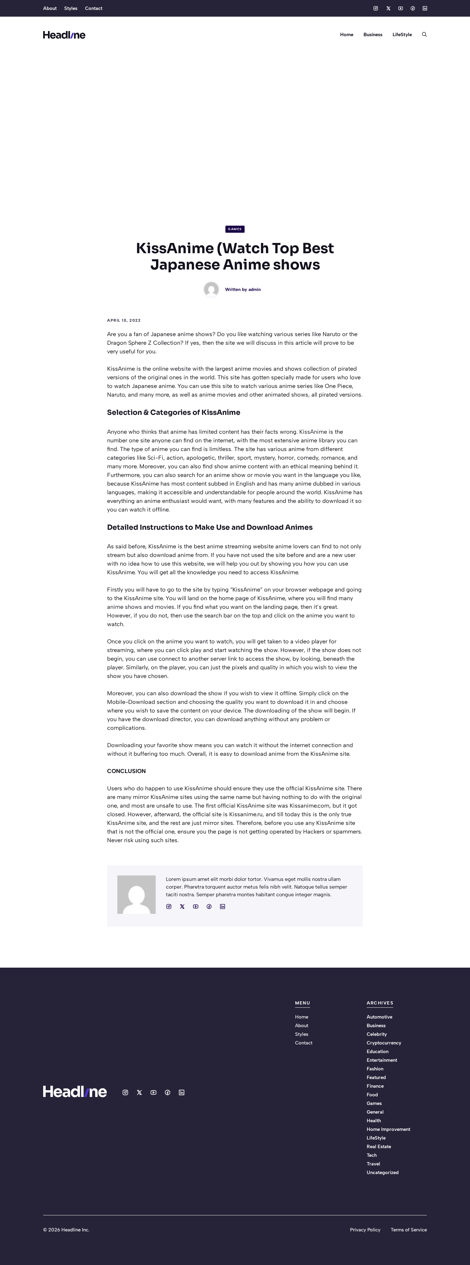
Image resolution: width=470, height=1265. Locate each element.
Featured (376, 1077)
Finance (375, 1086)
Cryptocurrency (384, 1043)
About (50, 8)
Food (372, 1095)
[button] (422, 34)
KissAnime (313, 431)
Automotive (379, 1017)
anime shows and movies (140, 606)
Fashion (375, 1069)
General (375, 1112)
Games (235, 229)
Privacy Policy (365, 1230)
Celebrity (377, 1034)
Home (346, 34)
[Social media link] (375, 8)
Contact (93, 8)
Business (373, 34)
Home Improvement (388, 1129)
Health (374, 1121)
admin (254, 289)
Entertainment (382, 1060)
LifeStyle (402, 34)
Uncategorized (383, 1172)
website (180, 368)
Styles (70, 8)
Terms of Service (409, 1230)
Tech (372, 1155)
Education (377, 1051)
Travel (373, 1164)
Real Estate (379, 1146)
